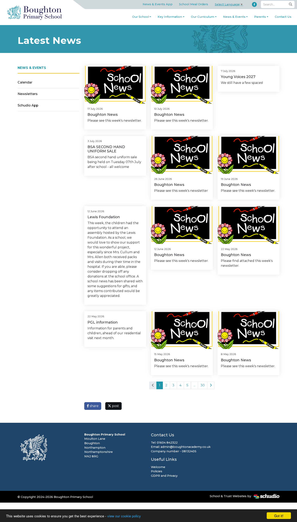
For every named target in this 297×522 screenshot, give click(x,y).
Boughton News (102, 114)
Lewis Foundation (103, 217)
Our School (140, 17)
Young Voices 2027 (238, 77)
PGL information (102, 322)
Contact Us (283, 17)
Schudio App (28, 105)
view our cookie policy (124, 515)
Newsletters (28, 94)
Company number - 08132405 (173, 451)
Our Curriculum (202, 17)
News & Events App (158, 4)
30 (202, 385)
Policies (156, 471)
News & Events (234, 17)
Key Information (170, 17)
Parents (260, 17)
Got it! (278, 515)
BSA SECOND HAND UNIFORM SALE (106, 149)
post (115, 406)
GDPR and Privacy (164, 476)
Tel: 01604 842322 (164, 442)
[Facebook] (254, 4)
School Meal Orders (193, 4)
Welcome (158, 467)
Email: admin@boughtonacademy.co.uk (181, 447)
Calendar (25, 82)
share (94, 406)
